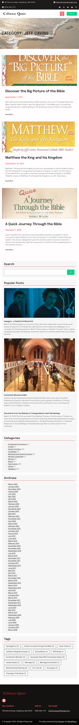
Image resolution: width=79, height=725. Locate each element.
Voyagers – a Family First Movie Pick (18, 321)
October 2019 (13, 531)
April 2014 (12, 590)
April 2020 (12, 521)
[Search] (70, 272)
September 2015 (14, 583)
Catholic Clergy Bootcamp (18, 652)
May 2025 (12, 496)
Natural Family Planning (16, 668)
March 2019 (12, 541)
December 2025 (14, 489)
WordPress (72, 722)
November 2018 (14, 548)
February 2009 (13, 618)
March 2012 (12, 598)
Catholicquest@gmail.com (66, 2)
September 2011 (14, 603)
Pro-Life (37, 668)
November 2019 (14, 529)
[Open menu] (62, 14)
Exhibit (11, 447)
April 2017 (12, 573)
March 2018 (12, 556)
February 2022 (13, 516)
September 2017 (14, 566)
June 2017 (12, 568)
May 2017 (11, 571)
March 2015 (12, 585)
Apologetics (12, 646)
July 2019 (11, 536)
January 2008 (13, 625)
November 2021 (14, 519)
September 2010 (14, 605)
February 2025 (13, 504)
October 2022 (13, 511)
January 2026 (13, 487)
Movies (11, 459)
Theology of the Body (16, 673)
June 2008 (12, 622)
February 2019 (13, 543)
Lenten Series (13, 662)
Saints (10, 466)
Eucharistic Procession (17, 444)
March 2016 (12, 580)
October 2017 (13, 563)
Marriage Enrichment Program (20, 454)
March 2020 (12, 524)
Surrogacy (52, 668)
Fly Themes (59, 722)
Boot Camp (65, 646)
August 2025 (13, 492)
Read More (9, 115)
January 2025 (13, 506)
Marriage (30, 662)
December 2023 (14, 509)
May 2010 (11, 610)
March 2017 (12, 576)
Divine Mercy (41, 652)
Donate (72, 14)
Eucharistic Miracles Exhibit (15, 395)
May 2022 (12, 514)
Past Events (13, 464)
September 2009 (14, 615)
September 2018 (14, 551)
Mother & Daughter (16, 457)
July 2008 (12, 620)
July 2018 (11, 553)
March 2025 (12, 501)
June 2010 (12, 608)
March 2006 (12, 630)
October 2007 (13, 627)
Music (10, 462)
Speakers (12, 469)
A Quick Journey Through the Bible (39, 646)
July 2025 (12, 494)
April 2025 (12, 499)
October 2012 (13, 595)
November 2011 (14, 600)
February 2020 (13, 526)
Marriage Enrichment (49, 662)
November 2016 (14, 578)
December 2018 (14, 546)
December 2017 (14, 558)
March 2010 (12, 613)
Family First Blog (14, 449)
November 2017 (14, 561)
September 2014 (14, 588)
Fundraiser (12, 452)
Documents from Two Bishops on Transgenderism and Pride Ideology (32, 413)
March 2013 (12, 593)
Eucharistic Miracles (15, 657)
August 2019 (13, 534)
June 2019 (12, 538)
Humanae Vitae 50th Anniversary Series (47, 657)
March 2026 (12, 484)
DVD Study (58, 652)
